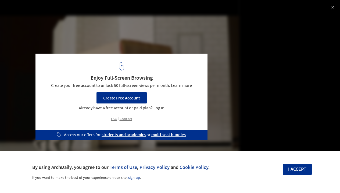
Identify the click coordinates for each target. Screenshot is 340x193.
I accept (297, 169)
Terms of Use (123, 167)
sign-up (134, 177)
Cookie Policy (194, 167)
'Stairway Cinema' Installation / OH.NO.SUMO (68, 9)
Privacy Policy (154, 167)
